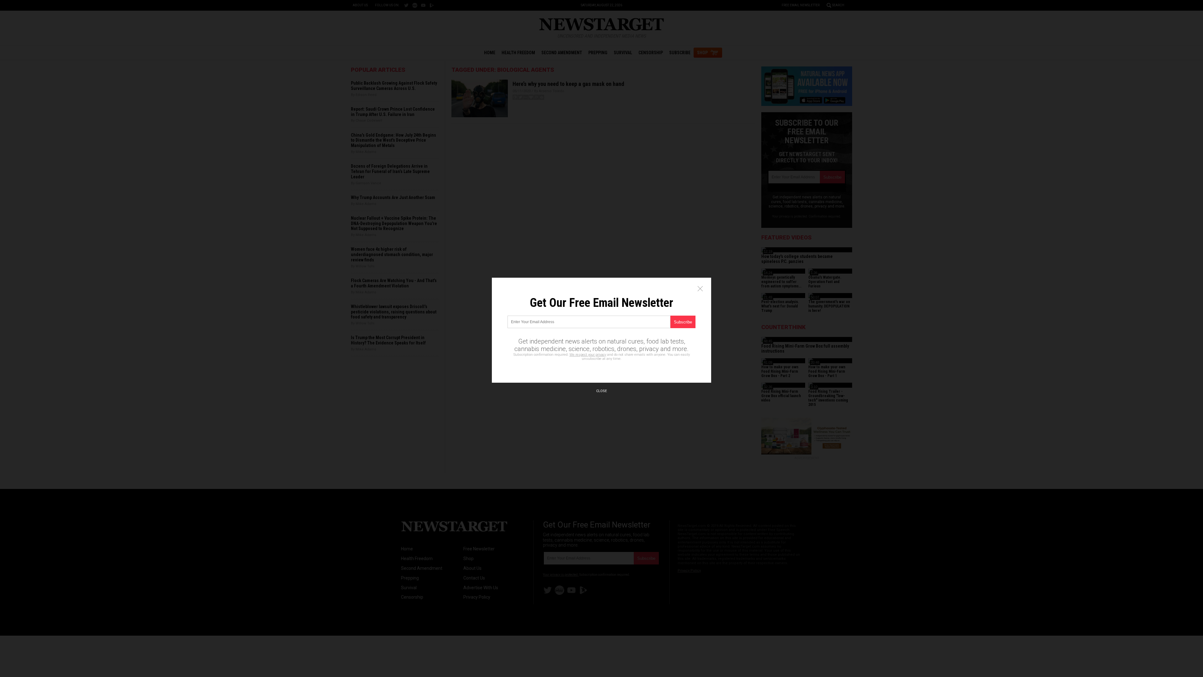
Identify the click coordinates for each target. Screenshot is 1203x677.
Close (601, 391)
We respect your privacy (588, 355)
